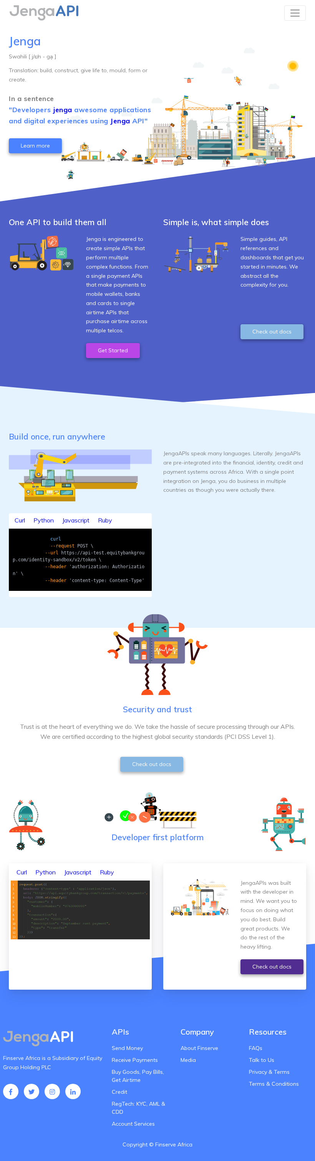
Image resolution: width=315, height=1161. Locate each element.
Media (188, 1060)
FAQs (255, 1048)
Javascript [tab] (76, 520)
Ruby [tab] (105, 520)
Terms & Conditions (274, 1083)
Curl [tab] (20, 520)
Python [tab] (43, 520)
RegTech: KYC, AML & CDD (138, 1107)
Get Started (113, 350)
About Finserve (199, 1048)
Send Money (127, 1048)
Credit (119, 1091)
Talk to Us (261, 1060)
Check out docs (272, 331)
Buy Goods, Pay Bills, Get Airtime (138, 1075)
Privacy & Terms (269, 1071)
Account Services (133, 1123)
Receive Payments (135, 1060)
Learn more (35, 145)
